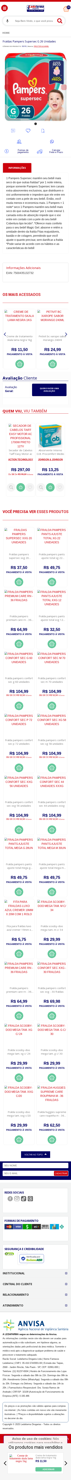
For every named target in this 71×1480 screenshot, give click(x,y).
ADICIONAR (48, 1469)
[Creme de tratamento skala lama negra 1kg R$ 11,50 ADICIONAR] (21, 1470)
